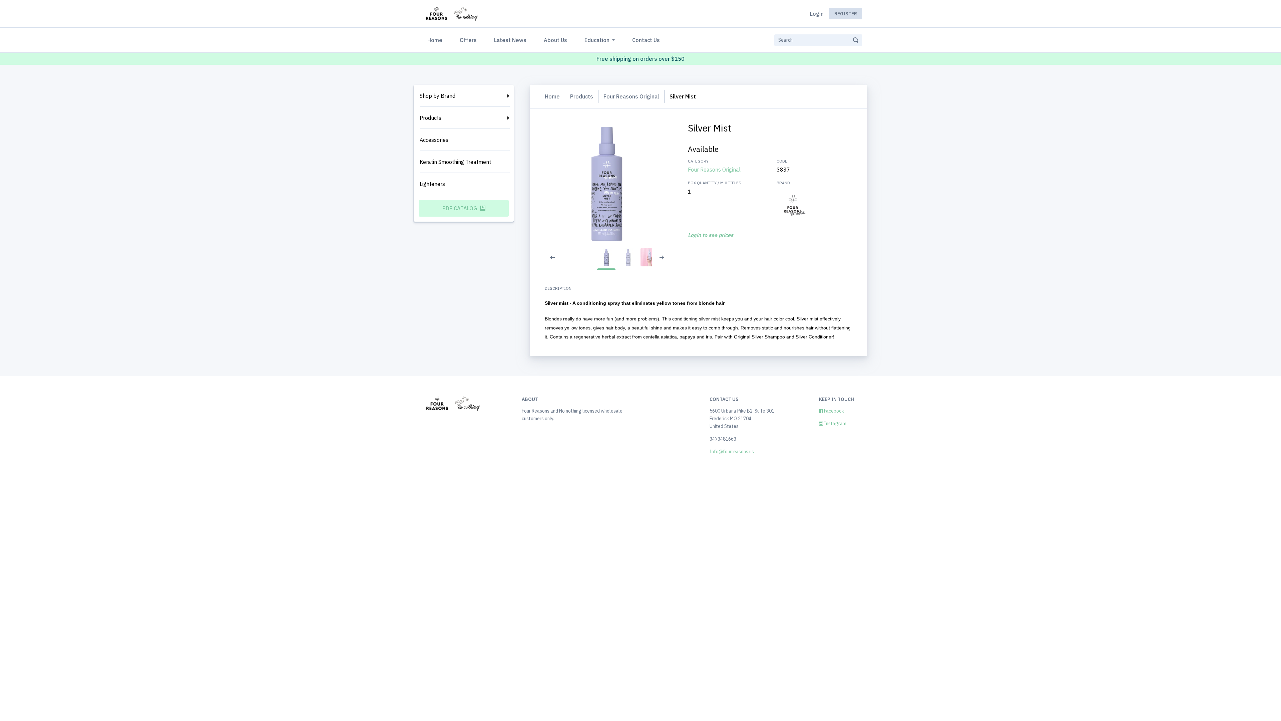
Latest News (510, 40)
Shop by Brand (437, 95)
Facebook (833, 411)
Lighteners (432, 184)
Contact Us (646, 40)
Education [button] (597, 40)
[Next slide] (664, 261)
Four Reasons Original (631, 96)
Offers (468, 40)
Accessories (434, 140)
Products (430, 117)
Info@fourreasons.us (732, 452)
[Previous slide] (548, 261)
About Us (555, 40)
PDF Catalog (460, 208)
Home (436, 39)
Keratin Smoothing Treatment (455, 162)
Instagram (834, 424)
